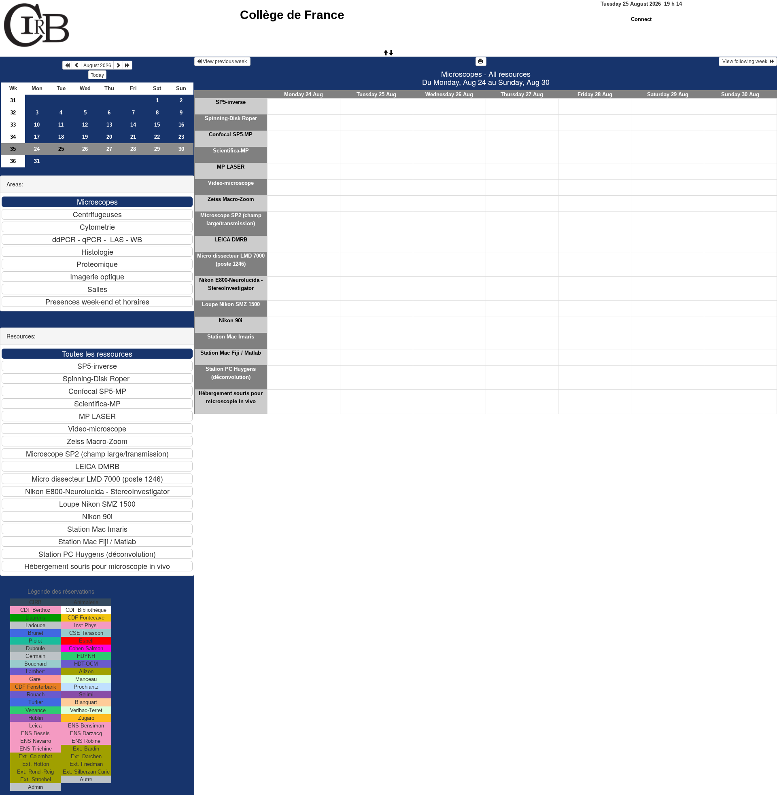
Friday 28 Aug (594, 94)
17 (37, 137)
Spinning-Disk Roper (231, 118)
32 (13, 113)
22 (157, 137)
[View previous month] (76, 65)
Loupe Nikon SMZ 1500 (231, 304)
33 (13, 125)
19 (85, 137)
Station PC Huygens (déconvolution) (231, 373)
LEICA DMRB (230, 240)
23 (181, 137)
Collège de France (292, 14)
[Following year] (127, 65)
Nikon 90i (230, 320)
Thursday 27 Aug (522, 94)
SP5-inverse (231, 102)
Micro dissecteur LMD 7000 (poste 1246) (231, 260)
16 (181, 125)
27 (109, 149)
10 (37, 125)
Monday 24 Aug (303, 94)
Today (97, 74)
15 (157, 125)
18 (61, 137)
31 (13, 100)
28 (133, 149)
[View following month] (118, 65)
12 (85, 125)
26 (85, 149)
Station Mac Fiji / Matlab (230, 353)
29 (157, 149)
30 (181, 149)
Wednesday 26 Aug (449, 94)
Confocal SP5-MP (231, 134)
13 (109, 125)
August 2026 (97, 64)
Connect (641, 19)
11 (61, 125)
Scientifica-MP (231, 151)
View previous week (225, 61)
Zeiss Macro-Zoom (231, 199)
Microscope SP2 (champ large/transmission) (230, 219)
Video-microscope (231, 183)
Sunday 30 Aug (740, 94)
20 (109, 137)
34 (13, 137)
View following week (745, 61)
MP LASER (230, 167)
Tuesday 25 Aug (376, 94)
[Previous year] (67, 65)
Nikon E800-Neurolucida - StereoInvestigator (231, 284)
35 (13, 149)
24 (37, 149)
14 (133, 125)
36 (13, 161)
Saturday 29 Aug (667, 94)
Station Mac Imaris (230, 337)
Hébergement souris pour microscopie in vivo (231, 397)
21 (133, 137)
